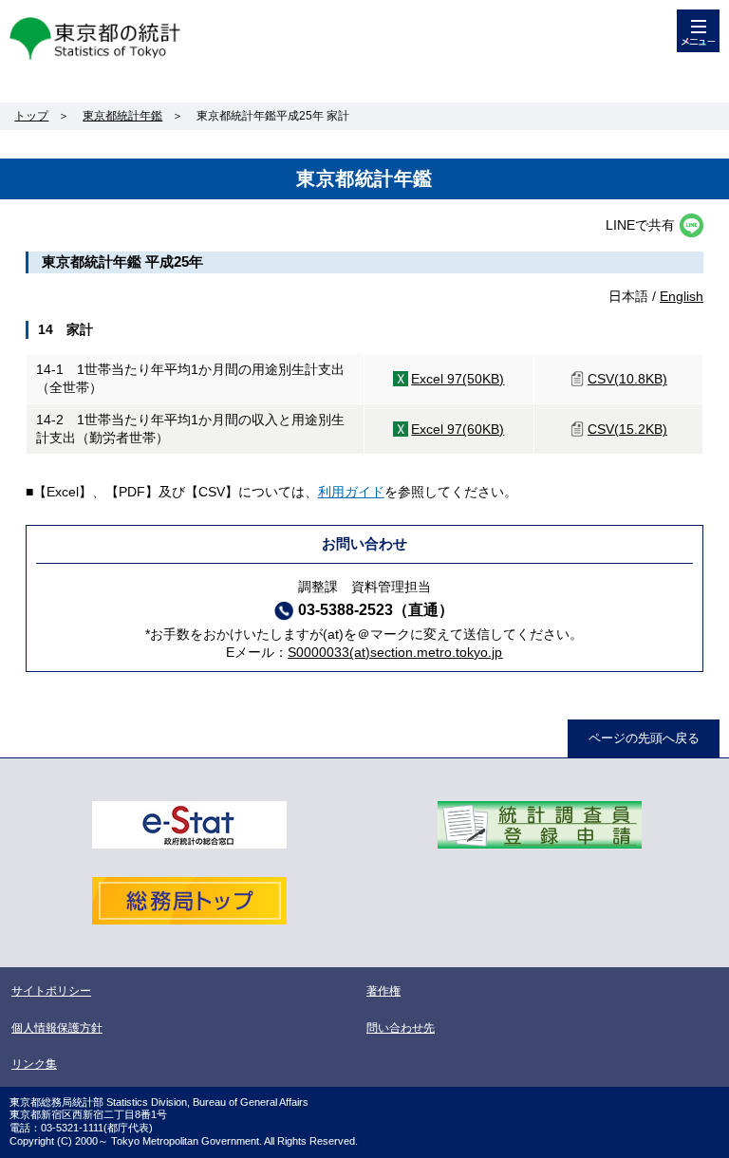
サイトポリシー (51, 991)
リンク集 (34, 1064)
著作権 (383, 991)
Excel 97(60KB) (457, 429)
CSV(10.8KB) (627, 378)
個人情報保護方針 (57, 1028)
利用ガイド (351, 491)
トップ (31, 115)
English (681, 296)
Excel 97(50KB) (457, 378)
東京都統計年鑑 (122, 115)
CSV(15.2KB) (627, 429)
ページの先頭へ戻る (644, 738)
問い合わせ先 (400, 1028)
